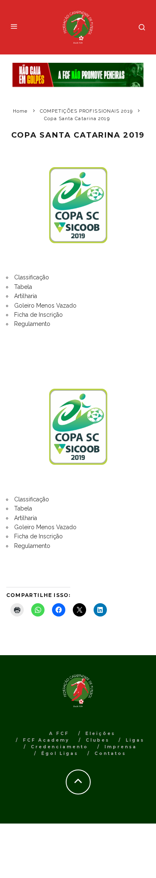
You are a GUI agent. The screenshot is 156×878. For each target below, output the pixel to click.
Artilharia (25, 296)
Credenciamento (59, 747)
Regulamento (32, 324)
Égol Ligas (59, 753)
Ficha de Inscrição (38, 314)
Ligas (135, 740)
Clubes (97, 740)
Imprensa (120, 747)
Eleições (100, 733)
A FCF (59, 733)
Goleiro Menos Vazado (45, 305)
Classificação (31, 277)
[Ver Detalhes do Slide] (78, 75)
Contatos (110, 753)
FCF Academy (46, 740)
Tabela (23, 287)
